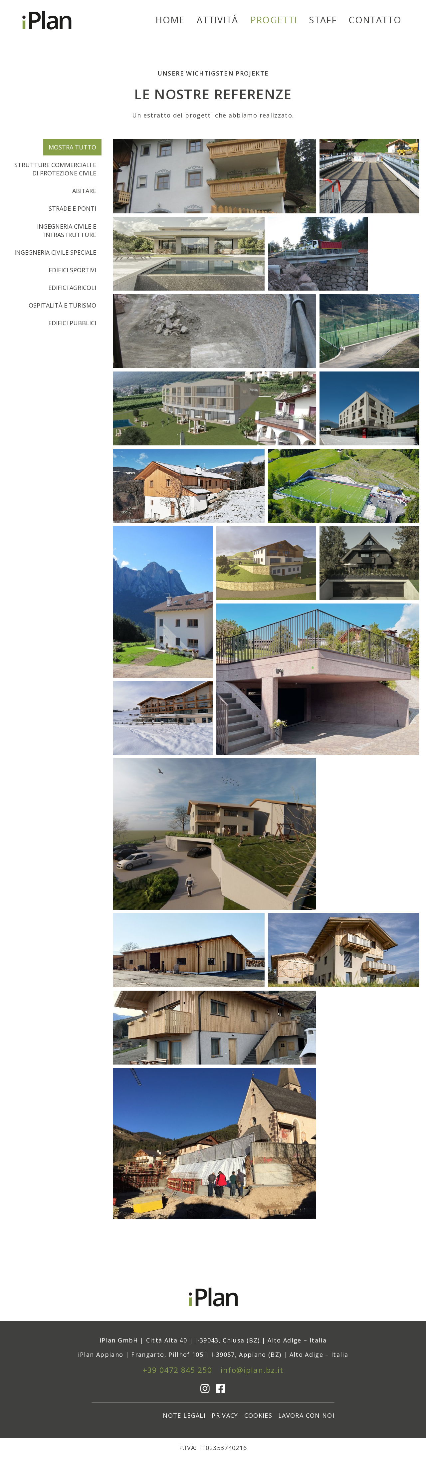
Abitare (84, 191)
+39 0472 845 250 (177, 1370)
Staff (322, 20)
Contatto (374, 20)
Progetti (274, 20)
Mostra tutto (72, 147)
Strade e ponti (72, 208)
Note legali (184, 1415)
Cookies (258, 1415)
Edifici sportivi (72, 270)
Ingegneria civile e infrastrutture (66, 230)
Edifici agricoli (72, 288)
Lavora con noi (306, 1415)
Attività (217, 20)
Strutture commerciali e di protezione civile (55, 169)
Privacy (225, 1415)
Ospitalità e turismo (62, 305)
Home (169, 20)
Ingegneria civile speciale (55, 252)
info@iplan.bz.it (252, 1370)
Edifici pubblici (72, 323)
